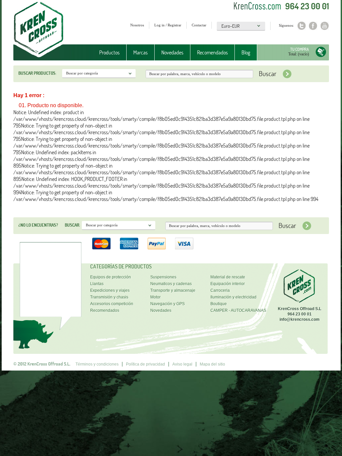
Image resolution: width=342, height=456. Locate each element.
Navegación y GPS (167, 303)
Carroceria (220, 290)
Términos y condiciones (97, 364)
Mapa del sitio (212, 364)
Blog (245, 52)
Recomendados (212, 52)
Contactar (199, 25)
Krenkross (38, 30)
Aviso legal (182, 364)
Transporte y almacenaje (172, 290)
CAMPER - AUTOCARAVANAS (238, 310)
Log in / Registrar (167, 25)
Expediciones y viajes (110, 290)
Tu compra (299, 49)
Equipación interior (227, 283)
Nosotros (137, 25)
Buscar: (72, 225)
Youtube (325, 26)
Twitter (301, 26)
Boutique (218, 303)
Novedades (172, 52)
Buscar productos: (37, 73)
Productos (106, 52)
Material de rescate (227, 277)
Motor (155, 297)
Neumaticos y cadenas (171, 283)
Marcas (137, 52)
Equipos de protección (110, 277)
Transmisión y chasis (109, 297)
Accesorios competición (111, 303)
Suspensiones (163, 277)
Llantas (97, 283)
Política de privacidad (145, 364)
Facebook (313, 26)
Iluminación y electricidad (233, 297)
